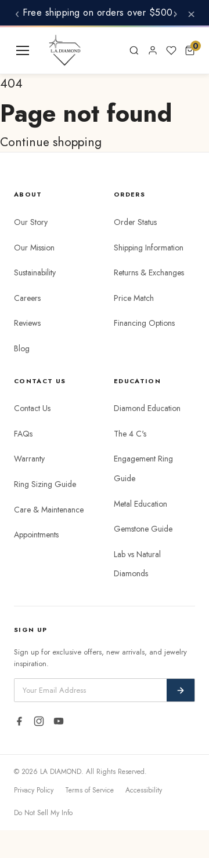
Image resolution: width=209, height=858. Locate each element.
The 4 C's (130, 433)
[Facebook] (19, 721)
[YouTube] (58, 721)
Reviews (27, 323)
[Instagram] (39, 721)
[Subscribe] (180, 690)
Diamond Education (147, 408)
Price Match (134, 298)
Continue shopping (51, 142)
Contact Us (32, 408)
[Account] (152, 50)
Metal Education (140, 504)
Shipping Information (148, 247)
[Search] (134, 50)
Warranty (29, 458)
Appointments (36, 534)
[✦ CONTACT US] (110, 50)
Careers (27, 298)
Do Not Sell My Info (43, 813)
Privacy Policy (33, 790)
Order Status (135, 222)
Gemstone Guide (143, 529)
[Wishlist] (171, 50)
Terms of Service (89, 790)
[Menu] (22, 50)
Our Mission (34, 247)
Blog (22, 348)
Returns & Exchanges (149, 272)
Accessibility (143, 790)
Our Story (31, 222)
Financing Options (144, 323)
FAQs (23, 433)
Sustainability (35, 272)
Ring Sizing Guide (45, 484)
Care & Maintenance (49, 509)
